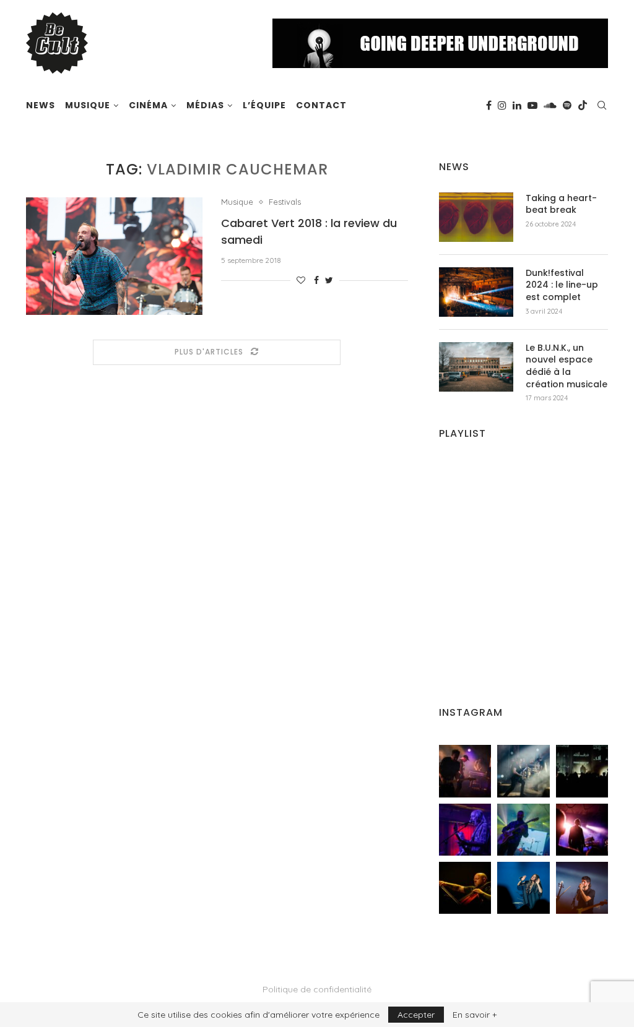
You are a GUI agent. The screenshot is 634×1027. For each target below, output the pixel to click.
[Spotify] (567, 105)
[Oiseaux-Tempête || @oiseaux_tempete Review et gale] (582, 830)
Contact (321, 105)
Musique (87, 105)
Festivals (285, 202)
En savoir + (475, 1014)
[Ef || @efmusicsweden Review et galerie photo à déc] (582, 888)
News (40, 105)
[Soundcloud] (550, 105)
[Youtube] (532, 105)
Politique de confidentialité (317, 989)
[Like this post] (301, 280)
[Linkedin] (517, 105)
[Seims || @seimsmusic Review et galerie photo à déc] (523, 830)
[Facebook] (489, 105)
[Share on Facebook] (316, 280)
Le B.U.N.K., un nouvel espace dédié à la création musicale (566, 366)
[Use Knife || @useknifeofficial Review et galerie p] (582, 771)
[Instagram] (502, 105)
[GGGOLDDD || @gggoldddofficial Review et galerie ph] (523, 888)
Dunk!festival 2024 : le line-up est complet (562, 285)
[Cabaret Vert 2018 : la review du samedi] (114, 256)
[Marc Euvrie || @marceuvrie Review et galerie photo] (465, 888)
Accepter (416, 1014)
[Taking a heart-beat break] (476, 217)
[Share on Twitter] (329, 280)
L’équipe (264, 105)
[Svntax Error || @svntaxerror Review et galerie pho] (465, 830)
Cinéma (148, 105)
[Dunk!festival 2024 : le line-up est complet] (476, 292)
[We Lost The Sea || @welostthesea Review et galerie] (523, 771)
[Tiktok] (583, 105)
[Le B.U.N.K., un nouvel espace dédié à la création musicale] (476, 367)
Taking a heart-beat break (561, 204)
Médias (205, 105)
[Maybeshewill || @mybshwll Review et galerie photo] (465, 771)
